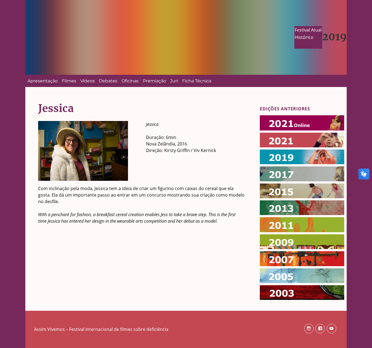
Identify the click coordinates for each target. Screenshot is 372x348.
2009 (334, 242)
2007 (334, 259)
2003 (334, 293)
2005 (334, 276)
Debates (108, 80)
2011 (334, 225)
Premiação (154, 80)
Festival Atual (308, 30)
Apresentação (43, 80)
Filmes (69, 80)
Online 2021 (332, 122)
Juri (174, 80)
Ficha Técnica (196, 80)
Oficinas (130, 80)
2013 (334, 208)
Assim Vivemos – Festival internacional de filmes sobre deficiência (101, 329)
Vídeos (87, 80)
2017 (334, 174)
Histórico (304, 37)
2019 (334, 36)
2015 (334, 191)
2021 (334, 140)
